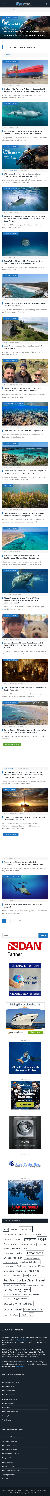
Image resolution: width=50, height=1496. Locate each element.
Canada (26, 1229)
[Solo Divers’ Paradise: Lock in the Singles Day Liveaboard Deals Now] (25, 800)
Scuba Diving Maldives (16, 1298)
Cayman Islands (10, 1234)
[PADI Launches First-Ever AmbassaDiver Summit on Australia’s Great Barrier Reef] (25, 157)
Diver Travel (36, 1234)
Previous (4, 26)
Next (46, 26)
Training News (10, 790)
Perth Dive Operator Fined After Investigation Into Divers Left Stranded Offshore (25, 472)
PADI (26, 1275)
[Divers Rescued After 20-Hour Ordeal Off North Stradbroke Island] (25, 286)
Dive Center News (8, 1391)
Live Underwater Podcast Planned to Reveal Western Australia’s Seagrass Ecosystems (24, 514)
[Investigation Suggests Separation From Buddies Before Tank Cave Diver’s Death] (25, 371)
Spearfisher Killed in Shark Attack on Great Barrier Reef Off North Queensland (23, 262)
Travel (23, 1314)
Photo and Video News (10, 1412)
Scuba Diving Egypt (17, 1290)
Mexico (7, 1275)
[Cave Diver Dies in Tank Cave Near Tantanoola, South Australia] (25, 670)
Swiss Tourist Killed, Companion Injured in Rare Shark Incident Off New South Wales (25, 731)
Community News (10, 17)
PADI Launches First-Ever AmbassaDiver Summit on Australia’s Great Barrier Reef (22, 175)
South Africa (14, 1315)
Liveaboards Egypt (13, 1257)
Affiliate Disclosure (33, 1493)
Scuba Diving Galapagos (11, 1294)
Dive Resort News (11, 104)
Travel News (6, 1420)
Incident (6, 1248)
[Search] (46, 4)
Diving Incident (30, 1240)
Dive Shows (7, 1240)
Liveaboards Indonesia (10, 1262)
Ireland (25, 1248)
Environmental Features (14, 403)
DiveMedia (15, 1493)
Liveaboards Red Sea (14, 1266)
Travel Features (7, 1479)
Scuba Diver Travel (31, 1280)
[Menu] (3, 4)
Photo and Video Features (11, 1470)
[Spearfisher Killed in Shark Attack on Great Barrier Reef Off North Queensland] (25, 244)
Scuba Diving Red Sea (18, 1304)
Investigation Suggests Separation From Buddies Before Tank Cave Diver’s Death (22, 389)
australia (8, 54)
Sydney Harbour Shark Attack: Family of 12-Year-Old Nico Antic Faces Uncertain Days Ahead (24, 645)
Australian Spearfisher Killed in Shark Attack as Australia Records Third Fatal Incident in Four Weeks (24, 218)
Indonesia (16, 1248)
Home (5, 10)
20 (20, 921)
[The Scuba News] (25, 4)
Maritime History (8, 1466)
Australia (13, 1230)
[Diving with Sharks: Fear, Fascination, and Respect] (25, 887)
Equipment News (8, 1403)
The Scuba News (23, 1490)
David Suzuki (23, 1234)
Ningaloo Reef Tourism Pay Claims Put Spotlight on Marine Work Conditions (21, 556)
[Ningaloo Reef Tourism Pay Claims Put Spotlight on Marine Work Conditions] (25, 538)
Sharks (5, 1315)
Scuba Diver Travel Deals (14, 1285)
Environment (10, 1244)
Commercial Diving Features (12, 1437)
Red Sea (9, 1280)
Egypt (42, 1239)
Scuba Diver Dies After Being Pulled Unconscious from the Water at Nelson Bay (23, 863)
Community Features (12, 877)
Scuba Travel (13, 1309)
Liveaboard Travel (36, 1266)
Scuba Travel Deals (33, 1309)
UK (31, 1314)
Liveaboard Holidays (14, 1253)
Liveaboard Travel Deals (15, 1271)
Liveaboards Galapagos (32, 1258)
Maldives (34, 1270)
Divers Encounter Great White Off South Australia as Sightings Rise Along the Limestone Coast (22, 600)
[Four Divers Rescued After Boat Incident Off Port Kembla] (25, 329)
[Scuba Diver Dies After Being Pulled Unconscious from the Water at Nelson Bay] (25, 845)
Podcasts (8, 486)
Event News (6, 1407)
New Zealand (17, 1275)
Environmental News (12, 745)
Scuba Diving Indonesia (31, 1294)
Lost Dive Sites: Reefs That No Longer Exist (23, 431)
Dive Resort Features (9, 1449)
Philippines (33, 1275)
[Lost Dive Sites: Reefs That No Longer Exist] (25, 414)
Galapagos (42, 1244)
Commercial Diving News (11, 1382)
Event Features (7, 1462)
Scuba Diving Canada (35, 1285)
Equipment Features (9, 1458)
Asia (6, 1229)
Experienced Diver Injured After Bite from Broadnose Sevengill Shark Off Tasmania (23, 132)
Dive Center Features (9, 1445)
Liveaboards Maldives (30, 1262)
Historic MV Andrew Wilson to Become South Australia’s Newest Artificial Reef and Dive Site (25, 90)
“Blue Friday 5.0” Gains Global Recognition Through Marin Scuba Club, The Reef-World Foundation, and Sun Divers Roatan (23, 774)
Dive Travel (18, 1239)
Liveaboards (35, 1253)
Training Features (8, 1475)
